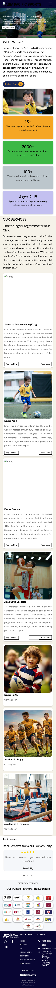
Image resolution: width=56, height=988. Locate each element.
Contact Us (24, 956)
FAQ (21, 949)
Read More (45, 364)
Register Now (8, 27)
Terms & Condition (27, 960)
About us (23, 945)
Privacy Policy (25, 964)
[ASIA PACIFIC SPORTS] (22, 4)
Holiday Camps (26, 952)
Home (22, 941)
